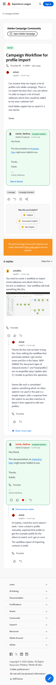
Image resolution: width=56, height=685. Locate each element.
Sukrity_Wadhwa (23, 133)
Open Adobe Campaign (24, 33)
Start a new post (31, 247)
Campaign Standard (11, 13)
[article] (28, 303)
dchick (16, 72)
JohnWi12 (17, 270)
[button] (15, 65)
